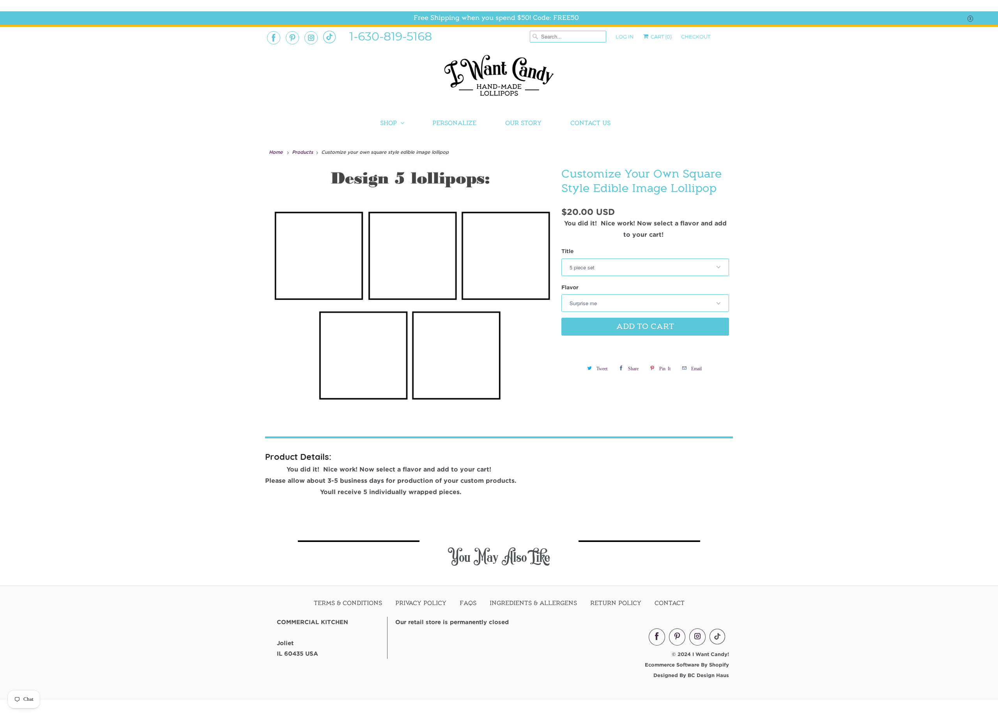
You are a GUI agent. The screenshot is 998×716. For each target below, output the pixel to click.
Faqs (468, 603)
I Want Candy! (710, 654)
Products (303, 152)
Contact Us (590, 123)
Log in (625, 36)
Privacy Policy (420, 603)
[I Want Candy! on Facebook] (273, 37)
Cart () (660, 36)
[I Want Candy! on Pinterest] (292, 37)
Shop (388, 123)
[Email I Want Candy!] (329, 37)
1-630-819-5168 (390, 35)
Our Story (523, 123)
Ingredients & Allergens (533, 603)
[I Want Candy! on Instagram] (311, 37)
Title (567, 251)
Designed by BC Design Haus (691, 675)
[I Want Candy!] (499, 79)
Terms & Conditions (348, 603)
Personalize (454, 123)
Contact (670, 603)
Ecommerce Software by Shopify (687, 664)
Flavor (570, 287)
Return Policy (615, 603)
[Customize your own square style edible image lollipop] (411, 289)
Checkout (695, 36)
